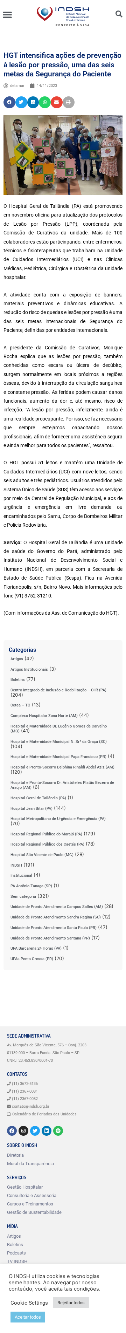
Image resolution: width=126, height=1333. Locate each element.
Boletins (17, 679)
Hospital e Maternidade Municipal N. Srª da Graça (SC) (58, 741)
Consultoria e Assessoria (31, 1195)
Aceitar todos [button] (28, 1317)
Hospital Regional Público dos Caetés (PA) (47, 844)
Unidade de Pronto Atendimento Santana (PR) (50, 938)
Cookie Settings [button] (29, 1303)
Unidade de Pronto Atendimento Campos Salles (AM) (56, 906)
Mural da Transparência (30, 1163)
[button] (7, 14)
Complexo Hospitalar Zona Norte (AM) (44, 715)
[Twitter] (35, 1131)
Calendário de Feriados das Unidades (44, 1114)
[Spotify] (58, 1131)
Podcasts (16, 1253)
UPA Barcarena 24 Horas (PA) (36, 948)
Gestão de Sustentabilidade (34, 1212)
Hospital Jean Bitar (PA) (31, 808)
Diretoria (15, 1155)
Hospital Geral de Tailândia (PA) (38, 798)
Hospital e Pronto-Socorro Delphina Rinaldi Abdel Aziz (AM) (62, 767)
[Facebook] (12, 1131)
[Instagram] (23, 1131)
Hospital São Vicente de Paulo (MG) (42, 855)
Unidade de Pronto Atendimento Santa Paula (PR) (53, 927)
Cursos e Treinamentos (30, 1203)
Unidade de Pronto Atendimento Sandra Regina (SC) (55, 917)
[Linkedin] (46, 1131)
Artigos (16, 659)
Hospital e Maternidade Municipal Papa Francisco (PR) (58, 756)
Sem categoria (23, 896)
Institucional (21, 875)
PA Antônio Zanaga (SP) (31, 886)
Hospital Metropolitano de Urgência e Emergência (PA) (58, 818)
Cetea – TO (20, 705)
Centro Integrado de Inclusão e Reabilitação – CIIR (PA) (58, 690)
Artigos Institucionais (29, 669)
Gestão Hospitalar (25, 1187)
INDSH (16, 865)
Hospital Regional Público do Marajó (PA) (46, 834)
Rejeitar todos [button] (71, 1302)
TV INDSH (17, 1261)
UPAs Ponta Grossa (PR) (31, 959)
